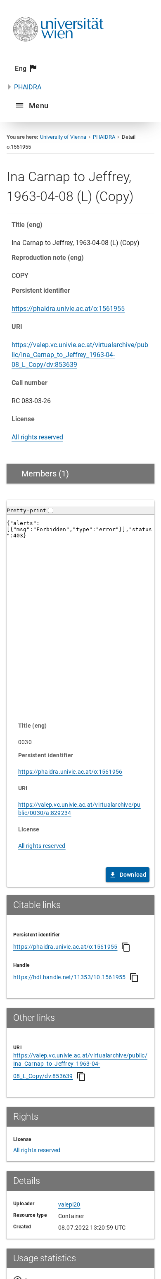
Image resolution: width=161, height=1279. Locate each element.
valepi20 (69, 1204)
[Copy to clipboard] (126, 947)
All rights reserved (37, 437)
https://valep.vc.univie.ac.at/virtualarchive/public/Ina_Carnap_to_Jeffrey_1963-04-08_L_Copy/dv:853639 (80, 355)
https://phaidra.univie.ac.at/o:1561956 (70, 771)
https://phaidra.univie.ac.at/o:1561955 (68, 309)
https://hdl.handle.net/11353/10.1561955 (69, 977)
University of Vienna (63, 137)
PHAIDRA (27, 87)
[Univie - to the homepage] (58, 52)
